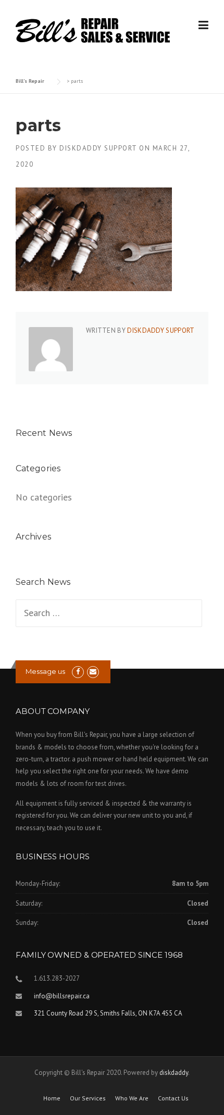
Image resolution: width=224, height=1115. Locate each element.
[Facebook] (78, 671)
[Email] (93, 671)
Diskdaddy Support (98, 148)
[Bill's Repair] (93, 29)
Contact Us (173, 1098)
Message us (45, 671)
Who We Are (131, 1098)
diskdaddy (173, 1072)
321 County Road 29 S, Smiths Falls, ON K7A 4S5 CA (108, 1013)
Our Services (88, 1098)
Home (51, 1098)
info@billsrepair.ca (62, 996)
